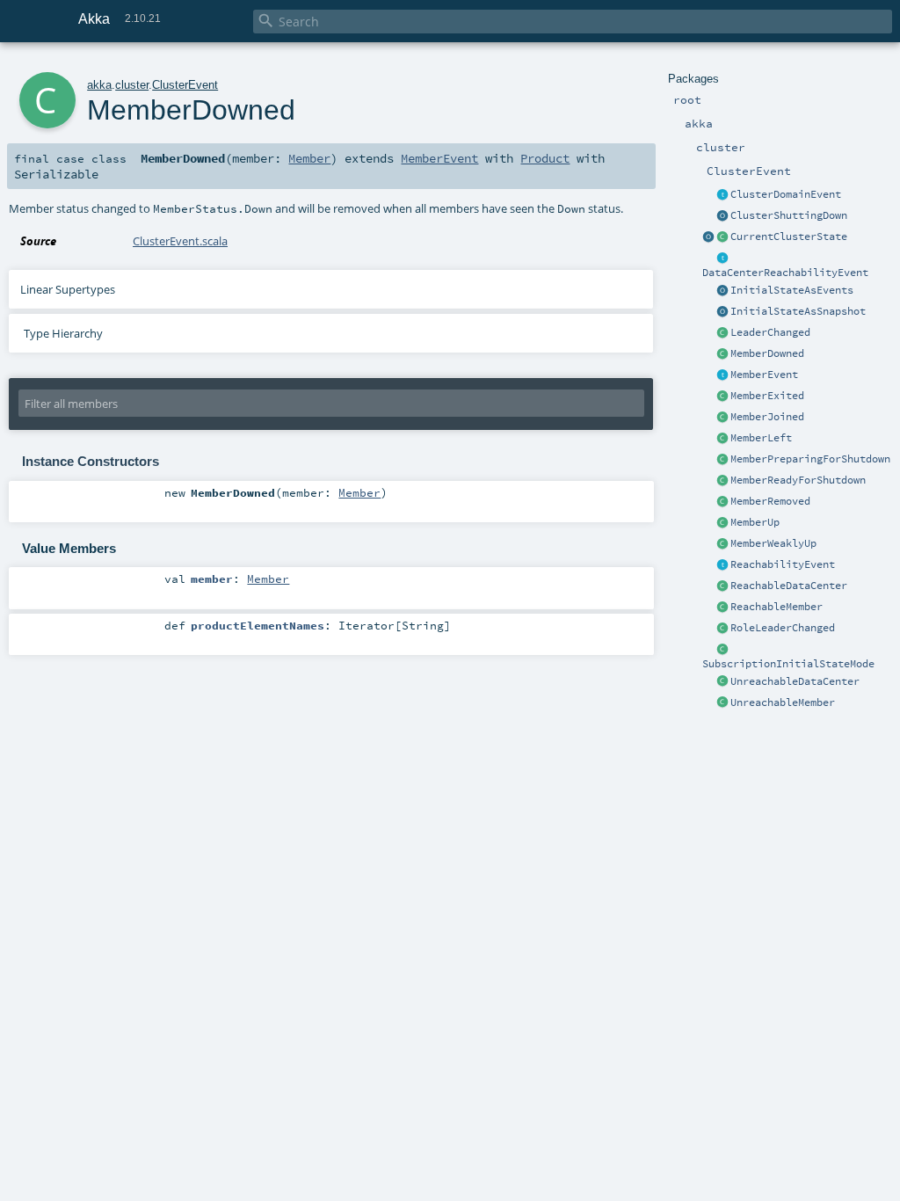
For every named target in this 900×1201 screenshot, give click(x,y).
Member (309, 158)
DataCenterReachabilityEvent (785, 272)
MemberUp (755, 522)
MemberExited (767, 395)
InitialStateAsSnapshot (798, 311)
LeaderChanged (770, 332)
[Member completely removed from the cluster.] (722, 502)
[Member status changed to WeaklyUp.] (722, 544)
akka (99, 84)
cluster (132, 84)
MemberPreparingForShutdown (810, 459)
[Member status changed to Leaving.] (722, 439)
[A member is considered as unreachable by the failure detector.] (722, 703)
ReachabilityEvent (782, 564)
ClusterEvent (185, 84)
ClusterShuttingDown (788, 215)
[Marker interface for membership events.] (722, 375)
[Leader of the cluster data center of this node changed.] (722, 333)
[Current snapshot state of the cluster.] (722, 237)
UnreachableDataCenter (795, 681)
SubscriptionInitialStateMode (788, 664)
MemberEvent (764, 374)
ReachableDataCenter (788, 585)
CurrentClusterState (788, 236)
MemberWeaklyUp (773, 543)
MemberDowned (767, 353)
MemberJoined (767, 417)
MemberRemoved (770, 501)
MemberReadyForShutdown (798, 480)
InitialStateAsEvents (791, 290)
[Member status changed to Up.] (722, 523)
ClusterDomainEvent (785, 194)
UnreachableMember (782, 702)
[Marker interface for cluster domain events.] (722, 195)
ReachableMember (776, 606)
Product (545, 158)
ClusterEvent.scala (180, 241)
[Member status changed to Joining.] (722, 418)
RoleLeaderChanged (782, 628)
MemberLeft (761, 438)
